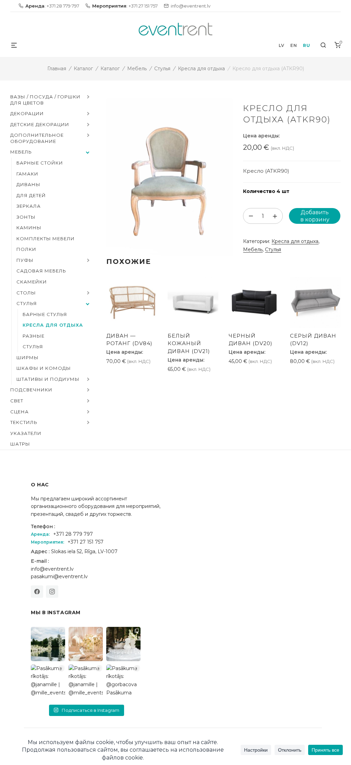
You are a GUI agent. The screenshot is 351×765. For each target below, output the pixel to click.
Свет (16, 400)
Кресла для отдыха (201, 68)
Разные (34, 336)
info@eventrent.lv (52, 569)
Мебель (137, 68)
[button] (87, 97)
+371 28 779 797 (73, 534)
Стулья (162, 68)
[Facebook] (37, 591)
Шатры (20, 444)
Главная (56, 68)
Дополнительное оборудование (37, 138)
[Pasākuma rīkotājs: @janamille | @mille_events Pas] (48, 682)
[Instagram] (52, 591)
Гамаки (27, 174)
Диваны (28, 184)
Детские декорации (39, 124)
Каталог (83, 68)
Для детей (31, 195)
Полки (26, 249)
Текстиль (23, 422)
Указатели (25, 433)
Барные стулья (45, 314)
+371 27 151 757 (86, 542)
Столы (26, 292)
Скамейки (31, 281)
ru (306, 45)
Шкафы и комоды (43, 368)
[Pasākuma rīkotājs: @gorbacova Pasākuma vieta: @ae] (123, 682)
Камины (28, 227)
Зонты (26, 217)
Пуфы (25, 260)
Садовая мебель (41, 271)
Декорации (27, 113)
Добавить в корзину (314, 216)
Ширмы (27, 357)
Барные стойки (39, 163)
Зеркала (28, 206)
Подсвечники (31, 389)
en (293, 45)
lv (281, 45)
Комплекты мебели (45, 238)
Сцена (19, 411)
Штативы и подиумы (48, 379)
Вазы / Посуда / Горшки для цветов (45, 100)
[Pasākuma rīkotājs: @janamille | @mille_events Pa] (48, 644)
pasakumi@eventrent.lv (59, 576)
